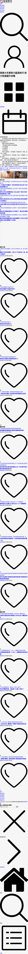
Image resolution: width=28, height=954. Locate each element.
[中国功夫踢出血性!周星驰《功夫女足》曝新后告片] (12, 613)
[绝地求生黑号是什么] (5, 322)
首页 (1, 3)
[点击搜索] (14, 40)
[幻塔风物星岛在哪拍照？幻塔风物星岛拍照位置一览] (13, 536)
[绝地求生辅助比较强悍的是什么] (8, 356)
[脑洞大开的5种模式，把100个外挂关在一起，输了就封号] (14, 249)
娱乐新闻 (2, 5)
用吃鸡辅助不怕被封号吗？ (7, 289)
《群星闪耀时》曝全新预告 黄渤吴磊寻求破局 (13, 758)
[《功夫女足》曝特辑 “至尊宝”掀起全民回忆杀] (11, 722)
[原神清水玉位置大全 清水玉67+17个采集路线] (11, 501)
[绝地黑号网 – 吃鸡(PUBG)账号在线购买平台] (6, 1)
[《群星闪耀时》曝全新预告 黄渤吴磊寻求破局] (11, 756)
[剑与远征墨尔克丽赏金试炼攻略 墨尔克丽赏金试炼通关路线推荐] (14, 574)
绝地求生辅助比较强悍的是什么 (9, 358)
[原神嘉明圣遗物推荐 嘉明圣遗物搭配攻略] (10, 428)
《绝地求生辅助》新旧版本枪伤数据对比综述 (13, 393)
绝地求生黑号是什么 (6, 324)
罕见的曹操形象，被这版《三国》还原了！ (12, 689)
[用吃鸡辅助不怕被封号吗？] (7, 287)
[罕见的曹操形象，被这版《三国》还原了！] (11, 687)
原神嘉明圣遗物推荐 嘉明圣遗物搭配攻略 (12, 430)
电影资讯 (2, 12)
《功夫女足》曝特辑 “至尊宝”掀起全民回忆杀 (13, 724)
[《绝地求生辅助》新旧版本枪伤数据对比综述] (11, 391)
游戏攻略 (2, 7)
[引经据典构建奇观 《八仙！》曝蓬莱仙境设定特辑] (12, 650)
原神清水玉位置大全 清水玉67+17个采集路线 (13, 503)
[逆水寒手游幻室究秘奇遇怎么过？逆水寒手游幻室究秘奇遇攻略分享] (14, 464)
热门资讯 (2, 10)
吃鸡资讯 (2, 8)
